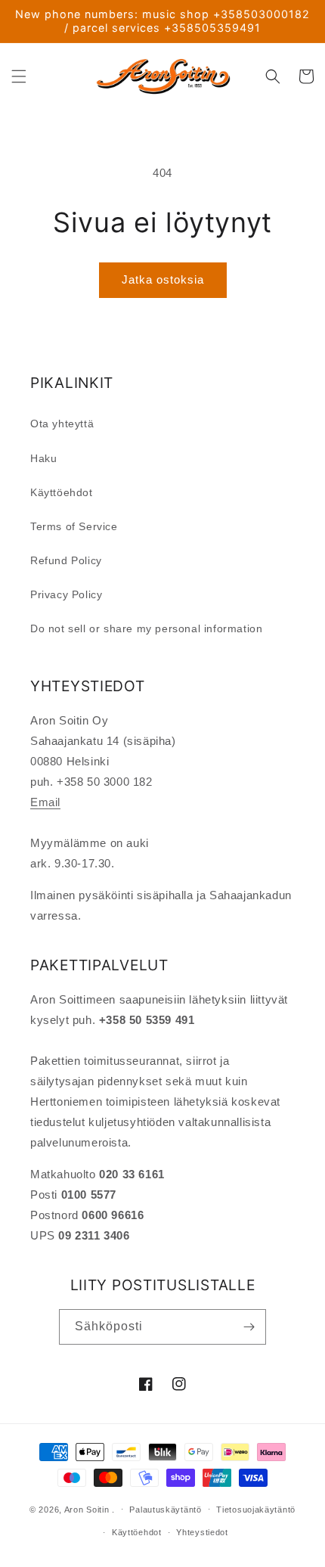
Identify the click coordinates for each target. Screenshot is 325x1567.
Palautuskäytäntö (165, 1509)
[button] (19, 76)
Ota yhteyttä (62, 423)
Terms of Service (74, 526)
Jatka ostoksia (163, 279)
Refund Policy (66, 560)
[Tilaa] (248, 1327)
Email (45, 802)
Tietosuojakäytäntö (256, 1509)
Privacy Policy (66, 594)
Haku (43, 458)
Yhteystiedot (202, 1532)
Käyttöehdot (61, 492)
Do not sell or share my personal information (146, 628)
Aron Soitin (87, 1508)
